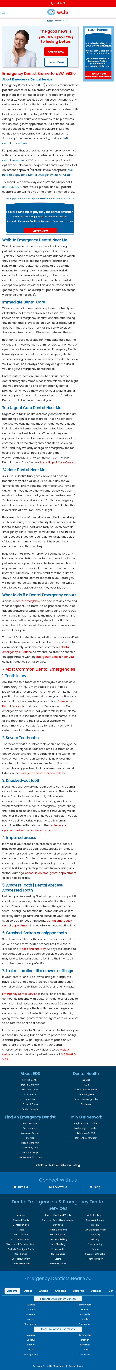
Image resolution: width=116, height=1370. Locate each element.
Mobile (85, 1319)
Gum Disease (21, 1234)
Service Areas (30, 1128)
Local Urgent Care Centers (58, 462)
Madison (31, 1319)
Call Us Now (56, 51)
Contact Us (30, 1094)
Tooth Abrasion (95, 1258)
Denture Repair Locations (58, 1329)
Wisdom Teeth (58, 1263)
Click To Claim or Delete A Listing (58, 1165)
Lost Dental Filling (58, 1239)
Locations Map (30, 1152)
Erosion (95, 1224)
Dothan (85, 1309)
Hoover (31, 1344)
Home (49, 21)
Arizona (43, 1290)
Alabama (12, 1290)
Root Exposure (58, 1253)
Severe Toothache (95, 1253)
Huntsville (85, 1314)
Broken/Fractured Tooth (58, 1215)
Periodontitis (58, 1249)
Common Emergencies (86, 1099)
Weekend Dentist (30, 1133)
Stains (58, 1258)
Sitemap (30, 1137)
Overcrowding (95, 1244)
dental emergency (14, 160)
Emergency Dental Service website (43, 773)
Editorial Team (30, 1104)
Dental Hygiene (86, 1094)
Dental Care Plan (30, 1084)
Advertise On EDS (86, 1133)
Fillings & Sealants (58, 1229)
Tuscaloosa (85, 1324)
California (78, 1290)
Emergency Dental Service (20, 994)
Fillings (21, 1229)
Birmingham (85, 1304)
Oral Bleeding (58, 1244)
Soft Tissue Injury (21, 1258)
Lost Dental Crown (20, 1239)
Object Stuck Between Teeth (21, 1244)
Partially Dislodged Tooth (21, 1249)
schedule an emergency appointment (50, 873)
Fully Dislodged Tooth (95, 1229)
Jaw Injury (95, 1234)
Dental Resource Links (85, 1089)
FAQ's (86, 1084)
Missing (95, 1239)
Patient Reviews (30, 1109)
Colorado (96, 1290)
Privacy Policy (76, 1366)
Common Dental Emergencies (58, 1220)
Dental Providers (30, 1123)
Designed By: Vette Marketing (48, 1366)
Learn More (56, 62)
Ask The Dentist (30, 1079)
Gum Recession (58, 1234)
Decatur (31, 1309)
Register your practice (86, 1123)
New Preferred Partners (30, 1157)
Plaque (95, 1249)
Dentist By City (30, 1147)
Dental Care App (30, 1142)
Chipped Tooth (21, 1220)
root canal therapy (33, 949)
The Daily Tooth (30, 1089)
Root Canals (20, 1253)
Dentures (86, 1104)
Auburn (31, 1304)
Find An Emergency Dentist (58, 1299)
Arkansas (60, 1290)
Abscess (20, 1215)
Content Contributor (86, 1137)
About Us (30, 1099)
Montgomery (31, 1324)
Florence (30, 1314)
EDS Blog (86, 1079)
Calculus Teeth (95, 1215)
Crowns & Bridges (95, 1220)
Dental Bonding (21, 1224)
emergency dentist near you (54, 657)
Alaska (28, 1290)
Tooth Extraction (21, 1263)
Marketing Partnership (85, 1128)
